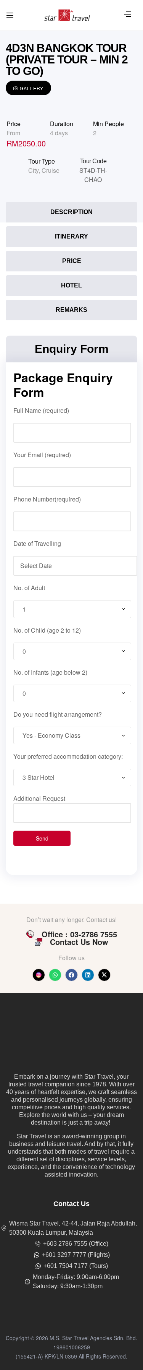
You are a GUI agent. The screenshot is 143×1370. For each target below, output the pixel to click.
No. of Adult (29, 587)
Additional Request (39, 798)
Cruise (50, 170)
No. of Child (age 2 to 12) (47, 630)
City (33, 170)
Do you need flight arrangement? (57, 714)
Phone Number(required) (47, 499)
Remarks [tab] (71, 310)
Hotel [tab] (71, 285)
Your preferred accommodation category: (68, 756)
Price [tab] (71, 261)
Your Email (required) (42, 454)
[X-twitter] (104, 975)
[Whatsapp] (55, 975)
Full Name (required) (41, 410)
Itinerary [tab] (71, 236)
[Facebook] (71, 975)
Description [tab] (71, 212)
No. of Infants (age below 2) (50, 672)
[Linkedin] (88, 975)
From (13, 132)
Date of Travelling (37, 543)
